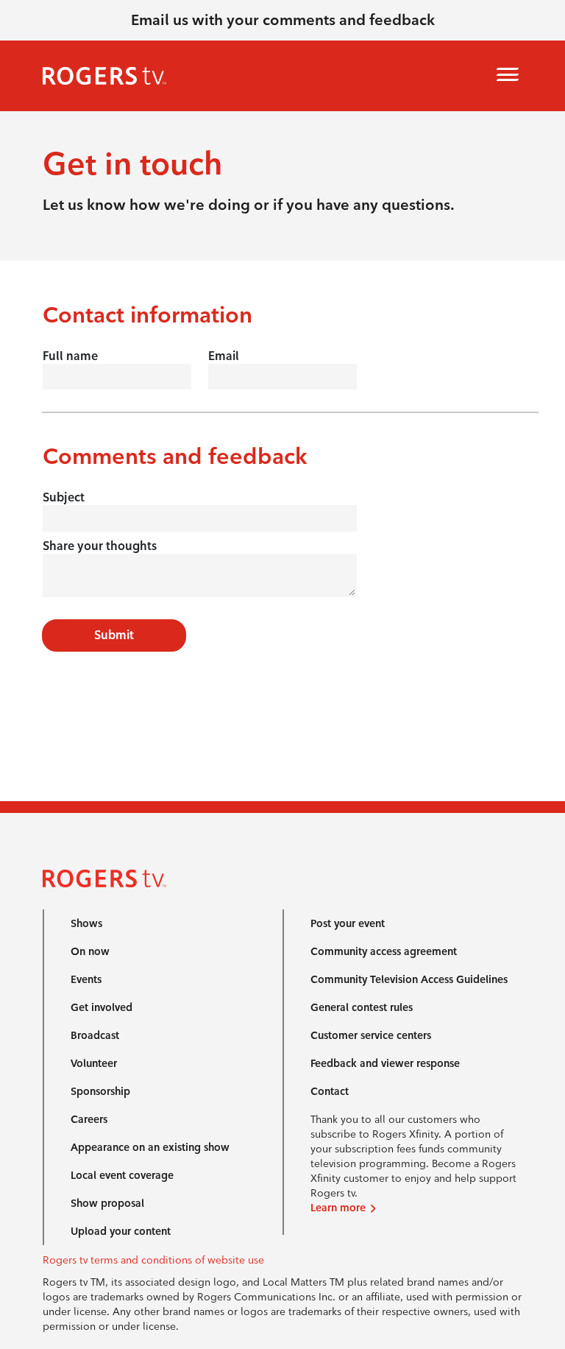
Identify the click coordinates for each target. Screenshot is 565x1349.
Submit (114, 635)
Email (223, 356)
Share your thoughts (100, 546)
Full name (70, 356)
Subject (64, 497)
